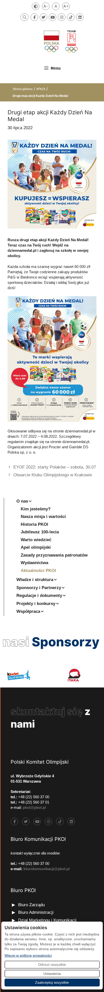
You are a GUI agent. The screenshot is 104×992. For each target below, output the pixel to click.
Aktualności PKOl (38, 570)
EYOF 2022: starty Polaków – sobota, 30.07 (54, 467)
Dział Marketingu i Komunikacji (47, 920)
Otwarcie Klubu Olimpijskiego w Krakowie (52, 475)
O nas (22, 501)
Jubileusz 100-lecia (40, 532)
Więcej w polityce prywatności (28, 955)
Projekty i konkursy (35, 603)
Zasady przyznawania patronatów (54, 555)
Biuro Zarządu (31, 904)
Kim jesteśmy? (35, 509)
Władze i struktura (34, 579)
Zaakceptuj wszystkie (52, 982)
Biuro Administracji (36, 912)
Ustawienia (52, 974)
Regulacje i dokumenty (39, 595)
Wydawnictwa (34, 562)
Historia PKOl (34, 524)
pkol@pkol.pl (34, 807)
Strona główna (23, 89)
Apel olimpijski (36, 547)
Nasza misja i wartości (43, 516)
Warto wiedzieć (36, 539)
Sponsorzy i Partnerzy (38, 587)
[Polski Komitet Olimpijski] (60, 41)
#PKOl (40, 89)
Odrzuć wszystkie (52, 964)
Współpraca (28, 611)
